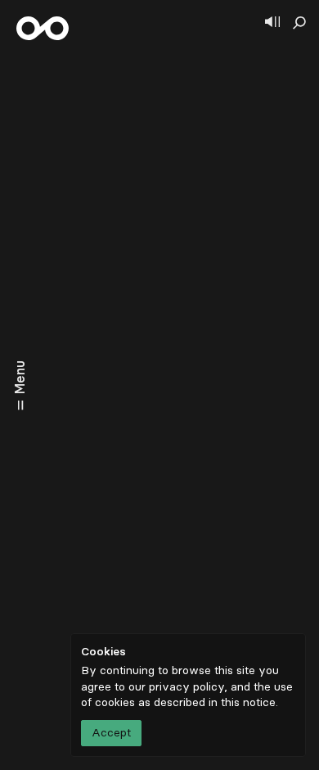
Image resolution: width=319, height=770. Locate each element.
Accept (111, 733)
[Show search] (299, 22)
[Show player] (272, 22)
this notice (248, 702)
